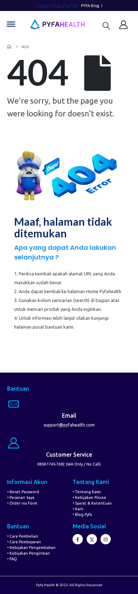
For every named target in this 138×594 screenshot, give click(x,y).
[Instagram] (105, 539)
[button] (106, 25)
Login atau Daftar (57, 5)
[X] (92, 539)
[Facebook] (78, 539)
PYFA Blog (90, 5)
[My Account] (124, 24)
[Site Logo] (57, 24)
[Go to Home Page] (9, 46)
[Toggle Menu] (11, 24)
